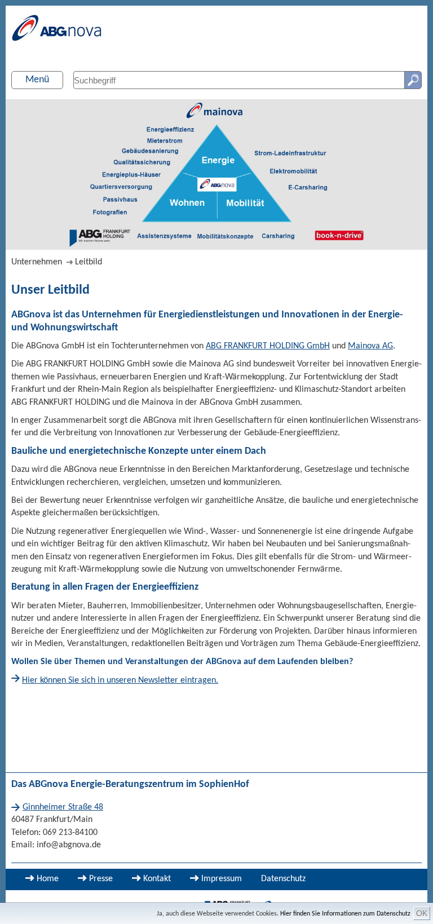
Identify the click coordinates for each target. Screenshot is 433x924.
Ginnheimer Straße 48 (63, 807)
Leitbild (88, 262)
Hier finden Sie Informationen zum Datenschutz (345, 913)
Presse (101, 878)
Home (48, 878)
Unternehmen (36, 262)
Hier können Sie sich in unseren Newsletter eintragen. (120, 680)
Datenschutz (283, 878)
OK (421, 913)
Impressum (221, 878)
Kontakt (157, 878)
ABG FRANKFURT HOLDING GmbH (268, 346)
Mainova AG (370, 346)
